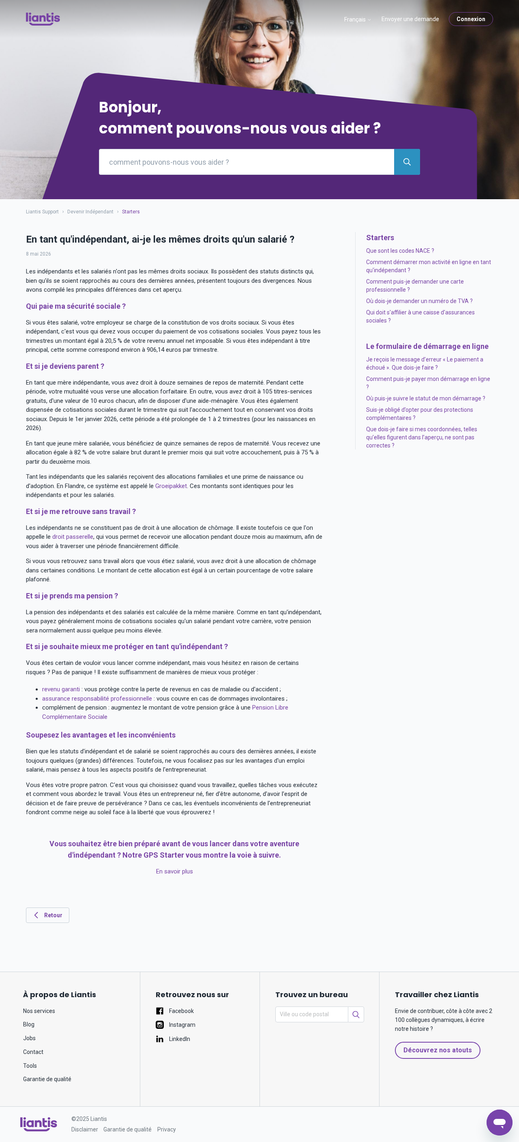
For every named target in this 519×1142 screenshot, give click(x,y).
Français (355, 19)
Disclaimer (84, 1129)
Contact (33, 1052)
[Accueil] (43, 19)
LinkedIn (179, 1039)
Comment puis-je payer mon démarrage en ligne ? (428, 383)
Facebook (181, 1011)
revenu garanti (61, 689)
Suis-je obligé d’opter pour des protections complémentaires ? (419, 413)
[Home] (38, 1124)
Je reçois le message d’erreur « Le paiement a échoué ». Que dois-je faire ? (424, 363)
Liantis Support (42, 212)
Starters (131, 212)
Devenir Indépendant (90, 212)
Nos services (39, 1011)
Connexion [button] (471, 19)
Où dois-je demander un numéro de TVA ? (419, 301)
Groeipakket (171, 486)
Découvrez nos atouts (437, 1050)
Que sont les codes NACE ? (400, 250)
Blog (28, 1024)
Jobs (29, 1038)
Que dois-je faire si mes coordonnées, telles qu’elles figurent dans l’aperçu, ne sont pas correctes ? (421, 437)
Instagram (181, 1025)
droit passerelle (72, 536)
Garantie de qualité (47, 1079)
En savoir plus (174, 871)
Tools (30, 1065)
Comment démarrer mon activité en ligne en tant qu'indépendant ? (428, 266)
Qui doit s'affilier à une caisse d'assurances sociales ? (420, 316)
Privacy (166, 1129)
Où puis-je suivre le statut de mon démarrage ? (425, 398)
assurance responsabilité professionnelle (97, 698)
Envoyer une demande (410, 19)
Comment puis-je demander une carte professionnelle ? (415, 285)
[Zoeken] (356, 1014)
